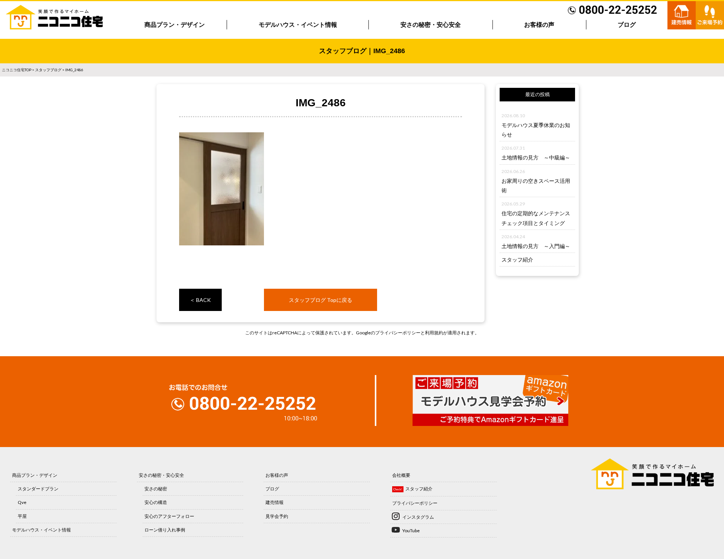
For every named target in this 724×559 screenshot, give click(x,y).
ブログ (627, 24)
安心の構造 (155, 502)
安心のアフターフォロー (169, 516)
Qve (22, 502)
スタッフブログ (48, 69)
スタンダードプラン (38, 489)
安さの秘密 (155, 489)
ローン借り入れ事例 (164, 530)
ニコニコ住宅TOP (16, 69)
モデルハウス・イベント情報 (298, 24)
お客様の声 (539, 24)
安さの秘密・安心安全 (430, 24)
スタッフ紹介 (517, 259)
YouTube (411, 530)
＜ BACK (200, 300)
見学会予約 (276, 516)
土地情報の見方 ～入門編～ (536, 246)
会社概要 (401, 475)
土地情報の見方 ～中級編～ (536, 157)
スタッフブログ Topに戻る (320, 300)
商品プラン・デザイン (174, 24)
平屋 (22, 516)
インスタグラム (418, 517)
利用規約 (434, 332)
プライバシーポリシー (397, 332)
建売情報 (274, 502)
